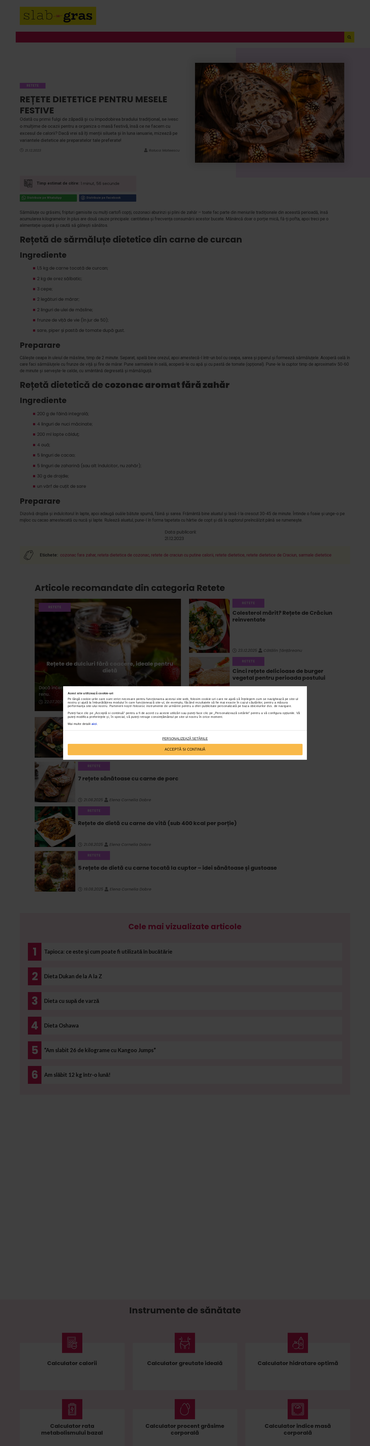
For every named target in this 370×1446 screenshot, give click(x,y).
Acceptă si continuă (185, 749)
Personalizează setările (185, 739)
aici (94, 723)
